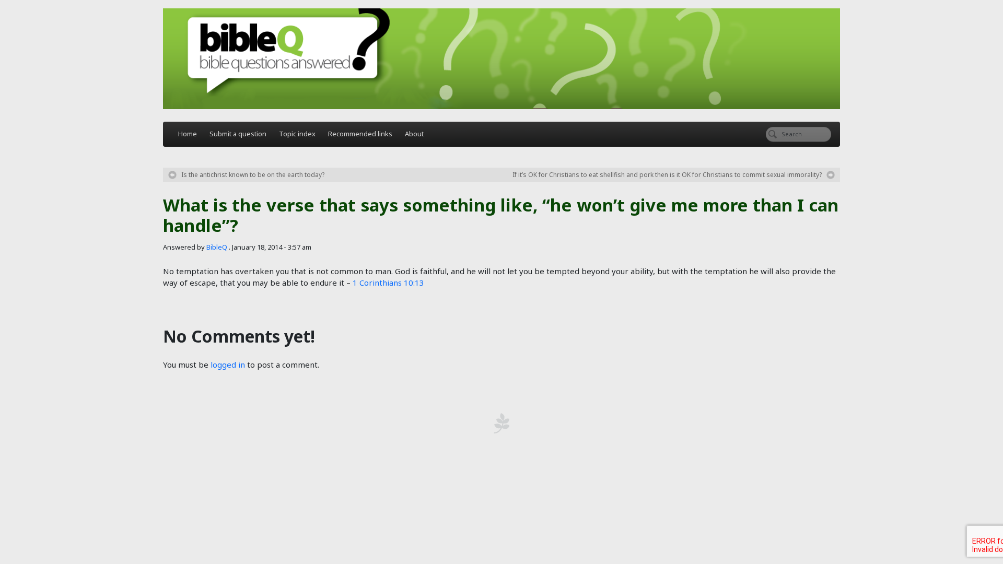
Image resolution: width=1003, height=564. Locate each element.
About (414, 133)
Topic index (297, 133)
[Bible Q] (501, 58)
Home (187, 133)
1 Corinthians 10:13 (388, 282)
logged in (228, 364)
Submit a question (237, 133)
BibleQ (216, 247)
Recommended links (360, 133)
